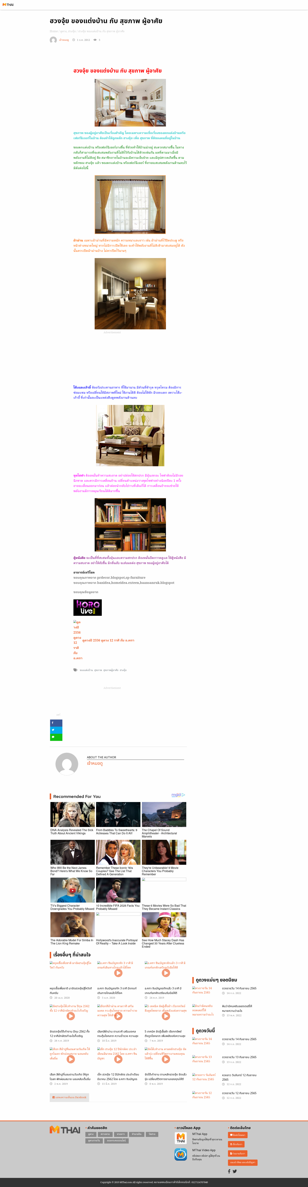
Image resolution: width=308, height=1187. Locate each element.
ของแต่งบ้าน (86, 670)
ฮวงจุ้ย (72, 31)
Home (54, 31)
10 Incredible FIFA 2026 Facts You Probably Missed (118, 907)
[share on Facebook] (56, 723)
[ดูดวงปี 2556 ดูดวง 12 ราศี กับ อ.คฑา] (77, 640)
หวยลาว (121, 1134)
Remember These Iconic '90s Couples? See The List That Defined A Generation (114, 871)
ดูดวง (63, 31)
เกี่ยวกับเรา (237, 1144)
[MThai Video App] (180, 1154)
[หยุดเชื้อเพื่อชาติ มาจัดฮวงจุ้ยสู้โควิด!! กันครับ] (71, 973)
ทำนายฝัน (137, 1134)
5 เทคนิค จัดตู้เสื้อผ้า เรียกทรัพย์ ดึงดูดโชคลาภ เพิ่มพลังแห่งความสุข (165, 1033)
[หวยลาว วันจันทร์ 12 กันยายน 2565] (204, 1081)
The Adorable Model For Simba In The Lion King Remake (71, 941)
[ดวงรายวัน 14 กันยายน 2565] (204, 995)
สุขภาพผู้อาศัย (110, 670)
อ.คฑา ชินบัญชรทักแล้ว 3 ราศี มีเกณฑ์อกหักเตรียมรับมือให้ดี (163, 990)
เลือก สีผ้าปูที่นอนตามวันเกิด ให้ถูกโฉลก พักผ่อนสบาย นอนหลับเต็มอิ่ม (70, 1076)
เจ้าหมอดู (64, 40)
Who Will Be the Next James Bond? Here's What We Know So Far (71, 871)
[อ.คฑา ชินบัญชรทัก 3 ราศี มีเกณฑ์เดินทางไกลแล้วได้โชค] (118, 973)
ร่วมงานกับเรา (238, 1153)
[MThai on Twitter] (235, 1171)
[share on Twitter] (56, 730)
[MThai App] (180, 1138)
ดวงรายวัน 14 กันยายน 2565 (239, 988)
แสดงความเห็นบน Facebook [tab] (70, 1097)
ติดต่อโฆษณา (238, 1135)
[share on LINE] (56, 737)
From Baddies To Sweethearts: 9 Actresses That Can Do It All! (116, 831)
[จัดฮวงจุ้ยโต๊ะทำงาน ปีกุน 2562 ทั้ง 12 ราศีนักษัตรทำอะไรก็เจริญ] (71, 1016)
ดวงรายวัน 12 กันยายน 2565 (239, 1093)
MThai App (199, 1134)
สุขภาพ (98, 670)
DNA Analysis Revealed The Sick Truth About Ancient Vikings (71, 831)
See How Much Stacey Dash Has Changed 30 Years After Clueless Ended (163, 943)
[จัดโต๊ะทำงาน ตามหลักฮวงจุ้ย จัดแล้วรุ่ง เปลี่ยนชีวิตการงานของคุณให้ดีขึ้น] (166, 1059)
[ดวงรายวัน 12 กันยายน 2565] (204, 1099)
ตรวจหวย (105, 1134)
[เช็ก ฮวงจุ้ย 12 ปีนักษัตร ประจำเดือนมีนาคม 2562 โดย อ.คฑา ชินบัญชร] (118, 1059)
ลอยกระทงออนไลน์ (116, 1141)
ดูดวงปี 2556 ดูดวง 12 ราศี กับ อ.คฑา (108, 640)
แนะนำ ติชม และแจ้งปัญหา (242, 1162)
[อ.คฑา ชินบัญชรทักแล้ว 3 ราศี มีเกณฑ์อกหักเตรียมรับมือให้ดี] (166, 973)
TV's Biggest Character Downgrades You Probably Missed (72, 907)
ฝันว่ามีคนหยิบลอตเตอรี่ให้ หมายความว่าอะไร (237, 1008)
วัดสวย (152, 1134)
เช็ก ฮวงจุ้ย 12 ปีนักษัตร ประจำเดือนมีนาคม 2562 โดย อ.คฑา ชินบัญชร (118, 1076)
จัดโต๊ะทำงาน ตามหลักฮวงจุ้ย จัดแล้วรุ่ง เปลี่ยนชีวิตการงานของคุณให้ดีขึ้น (166, 1079)
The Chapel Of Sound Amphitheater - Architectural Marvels (159, 833)
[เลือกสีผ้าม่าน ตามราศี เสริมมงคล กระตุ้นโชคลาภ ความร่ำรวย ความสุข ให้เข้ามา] (118, 1016)
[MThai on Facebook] (229, 1171)
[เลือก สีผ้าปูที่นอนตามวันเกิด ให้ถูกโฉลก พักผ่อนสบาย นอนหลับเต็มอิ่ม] (71, 1059)
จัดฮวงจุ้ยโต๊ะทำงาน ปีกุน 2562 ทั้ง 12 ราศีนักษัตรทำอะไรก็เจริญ (70, 1033)
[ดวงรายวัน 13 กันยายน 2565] (204, 1063)
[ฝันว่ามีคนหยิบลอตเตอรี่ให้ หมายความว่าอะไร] (204, 1011)
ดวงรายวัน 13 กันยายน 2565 (239, 1057)
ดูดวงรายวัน (94, 1141)
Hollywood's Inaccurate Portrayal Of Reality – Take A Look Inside (117, 941)
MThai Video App (203, 1150)
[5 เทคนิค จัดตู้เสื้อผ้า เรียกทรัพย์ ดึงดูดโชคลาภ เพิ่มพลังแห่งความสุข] (166, 1016)
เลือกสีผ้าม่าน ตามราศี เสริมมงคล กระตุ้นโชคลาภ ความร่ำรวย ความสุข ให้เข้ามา (117, 1036)
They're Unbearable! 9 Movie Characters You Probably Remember (160, 871)
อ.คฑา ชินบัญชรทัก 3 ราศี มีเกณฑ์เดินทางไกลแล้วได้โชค (117, 990)
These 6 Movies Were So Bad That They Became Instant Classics (164, 907)
